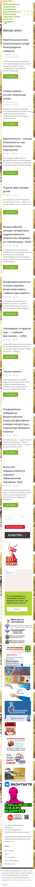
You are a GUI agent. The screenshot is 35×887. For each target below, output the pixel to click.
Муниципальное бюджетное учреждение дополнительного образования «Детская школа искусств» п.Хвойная (12, 13)
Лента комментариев (11, 860)
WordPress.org (10, 864)
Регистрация (9, 850)
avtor (17, 54)
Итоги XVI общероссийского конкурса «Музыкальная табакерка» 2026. (14, 474)
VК (28, 13)
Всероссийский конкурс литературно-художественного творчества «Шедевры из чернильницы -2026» (17, 234)
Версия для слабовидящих (14, 527)
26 (22, 517)
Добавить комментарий (11, 57)
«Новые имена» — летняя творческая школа (14, 94)
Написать (17, 609)
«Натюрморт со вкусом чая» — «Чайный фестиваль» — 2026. (17, 332)
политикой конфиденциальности (19, 880)
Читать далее (10, 76)
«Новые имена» (12, 371)
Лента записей (9, 857)
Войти (7, 854)
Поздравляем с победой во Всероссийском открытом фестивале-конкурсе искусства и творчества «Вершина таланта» (16, 420)
